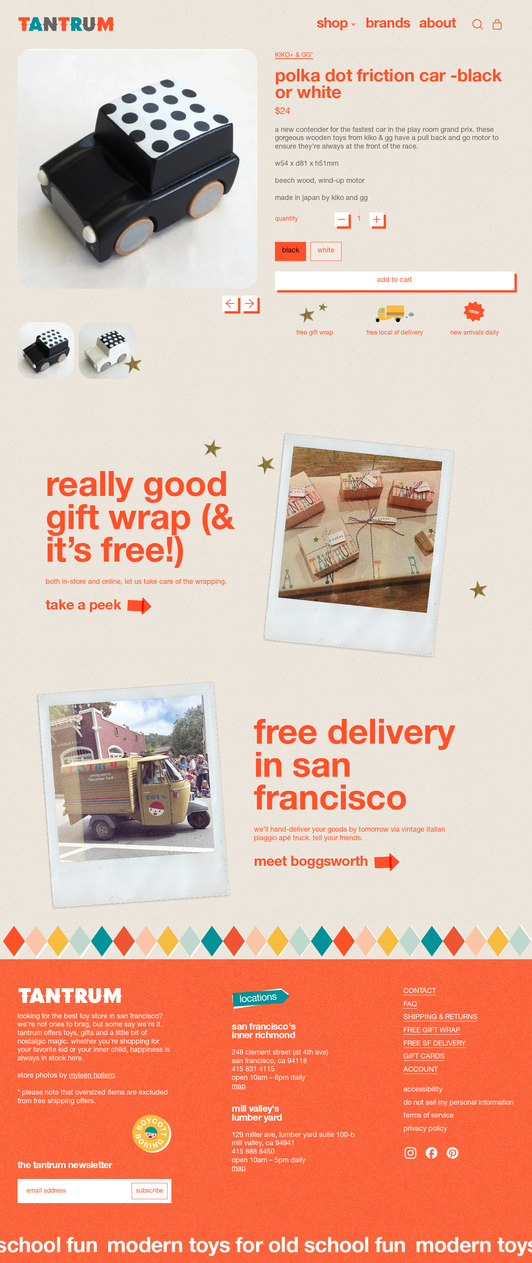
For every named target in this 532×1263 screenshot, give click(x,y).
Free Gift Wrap (431, 1030)
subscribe (149, 1191)
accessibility (422, 1089)
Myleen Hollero (92, 1075)
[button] (478, 24)
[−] (342, 219)
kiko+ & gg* (294, 55)
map (239, 1086)
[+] (377, 219)
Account (420, 1070)
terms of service (428, 1115)
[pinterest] (453, 1158)
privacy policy (425, 1129)
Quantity (286, 219)
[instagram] (410, 1158)
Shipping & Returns (440, 1017)
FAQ (410, 1004)
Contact (419, 991)
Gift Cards (424, 1056)
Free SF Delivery (434, 1044)
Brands (388, 24)
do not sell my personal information (458, 1103)
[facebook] (432, 1158)
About (437, 24)
